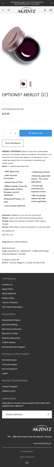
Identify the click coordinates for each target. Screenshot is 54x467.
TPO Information (9, 364)
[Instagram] (27, 462)
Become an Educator (11, 329)
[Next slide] (51, 3)
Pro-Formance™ (9, 369)
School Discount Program (13, 347)
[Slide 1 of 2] (23, 83)
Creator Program (10, 386)
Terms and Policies (27, 457)
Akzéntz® (30, 451)
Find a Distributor (13, 143)
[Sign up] (48, 414)
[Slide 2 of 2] (30, 83)
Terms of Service (10, 302)
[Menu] (3, 10)
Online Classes (8, 342)
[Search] (9, 10)
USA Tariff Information (12, 307)
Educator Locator (10, 333)
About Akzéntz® (9, 293)
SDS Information (9, 360)
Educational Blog (9, 324)
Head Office (7, 289)
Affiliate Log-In (8, 391)
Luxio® (5, 373)
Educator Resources (11, 338)
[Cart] (51, 10)
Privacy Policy (8, 298)
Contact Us (7, 284)
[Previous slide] (3, 3)
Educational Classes (11, 320)
